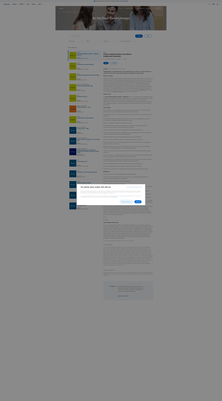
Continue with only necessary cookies (134, 187)
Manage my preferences (126, 201)
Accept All (138, 201)
